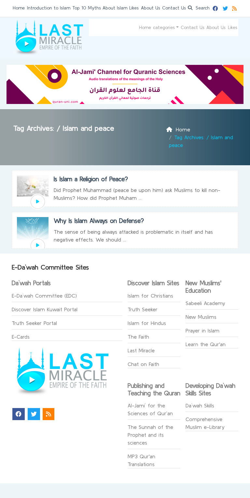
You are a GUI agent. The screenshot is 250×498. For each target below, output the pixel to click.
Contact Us (174, 7)
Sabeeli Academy (205, 303)
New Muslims (201, 317)
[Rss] (235, 7)
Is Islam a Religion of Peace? (91, 179)
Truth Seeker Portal (34, 323)
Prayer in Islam (202, 330)
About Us (150, 7)
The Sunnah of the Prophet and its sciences (150, 435)
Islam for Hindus (147, 323)
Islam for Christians (150, 296)
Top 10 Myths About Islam (99, 7)
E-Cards (21, 337)
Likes (134, 7)
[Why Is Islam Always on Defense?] (38, 246)
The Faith (138, 337)
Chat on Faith (143, 364)
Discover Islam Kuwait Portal (44, 309)
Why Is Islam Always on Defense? (99, 220)
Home (19, 7)
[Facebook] (216, 7)
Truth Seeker (143, 309)
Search (202, 7)
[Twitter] (226, 7)
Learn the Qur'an (206, 344)
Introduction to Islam (48, 7)
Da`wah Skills (200, 405)
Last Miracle (141, 350)
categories (164, 27)
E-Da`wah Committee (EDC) (44, 296)
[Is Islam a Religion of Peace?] (38, 202)
